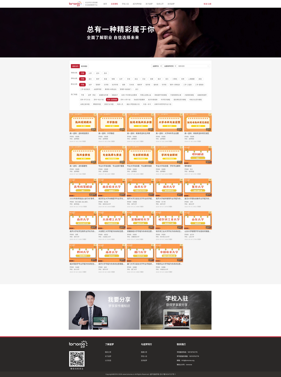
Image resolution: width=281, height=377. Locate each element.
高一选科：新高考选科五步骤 (138, 133)
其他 (200, 79)
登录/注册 (207, 4)
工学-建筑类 (199, 85)
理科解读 (188, 166)
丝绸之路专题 (85, 104)
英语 (105, 79)
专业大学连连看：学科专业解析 (168, 166)
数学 (97, 79)
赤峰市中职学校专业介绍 (162, 104)
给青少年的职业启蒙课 (129, 95)
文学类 (106, 85)
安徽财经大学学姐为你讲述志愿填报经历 (143, 231)
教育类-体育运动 (110, 89)
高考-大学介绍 (125, 99)
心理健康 (191, 79)
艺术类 (131, 85)
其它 (136, 89)
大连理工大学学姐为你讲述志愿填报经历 (114, 231)
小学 (90, 73)
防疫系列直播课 (139, 99)
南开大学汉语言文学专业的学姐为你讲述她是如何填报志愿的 (151, 198)
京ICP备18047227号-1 (168, 374)
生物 (128, 79)
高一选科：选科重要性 (78, 166)
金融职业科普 (103, 95)
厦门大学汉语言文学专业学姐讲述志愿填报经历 (145, 264)
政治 (136, 79)
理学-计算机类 (175, 85)
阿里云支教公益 (145, 95)
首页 (105, 4)
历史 (143, 79)
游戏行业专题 (108, 104)
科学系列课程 (165, 99)
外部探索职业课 (175, 95)
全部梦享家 (97, 89)
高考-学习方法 (85, 99)
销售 (123, 85)
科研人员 (120, 104)
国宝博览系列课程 (180, 99)
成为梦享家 (137, 4)
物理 (113, 79)
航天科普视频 (152, 99)
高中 (105, 73)
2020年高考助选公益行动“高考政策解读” (86, 198)
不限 (82, 73)
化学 (120, 79)
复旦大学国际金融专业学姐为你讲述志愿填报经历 (204, 198)
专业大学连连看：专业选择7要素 (111, 166)
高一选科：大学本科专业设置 (167, 133)
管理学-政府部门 (125, 89)
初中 (97, 73)
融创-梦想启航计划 (133, 104)
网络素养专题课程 (161, 95)
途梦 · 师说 (91, 95)
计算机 (175, 79)
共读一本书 (147, 104)
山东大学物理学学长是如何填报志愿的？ (200, 231)
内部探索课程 (189, 95)
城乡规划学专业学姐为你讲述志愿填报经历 (86, 264)
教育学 (139, 85)
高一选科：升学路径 (106, 133)
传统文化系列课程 (195, 99)
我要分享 (144, 352)
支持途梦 (171, 4)
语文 (90, 79)
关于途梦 (149, 4)
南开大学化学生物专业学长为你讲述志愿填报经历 (89, 231)
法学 (90, 85)
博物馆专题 (97, 104)
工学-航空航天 (85, 89)
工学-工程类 (187, 85)
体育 (182, 79)
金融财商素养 (202, 95)
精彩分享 (108, 352)
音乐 (166, 79)
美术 (159, 79)
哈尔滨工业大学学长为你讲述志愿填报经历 (172, 231)
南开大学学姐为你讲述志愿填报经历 (112, 264)
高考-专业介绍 (99, 99)
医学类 (148, 85)
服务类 (156, 85)
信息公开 (160, 4)
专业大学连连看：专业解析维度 (139, 166)
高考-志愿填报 (112, 99)
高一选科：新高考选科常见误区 (197, 133)
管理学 (98, 85)
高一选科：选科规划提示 (79, 133)
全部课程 (115, 4)
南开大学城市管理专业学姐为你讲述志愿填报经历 (175, 198)
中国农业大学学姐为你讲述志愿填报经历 (171, 264)
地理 (151, 79)
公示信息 (108, 360)
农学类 (164, 85)
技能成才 (115, 95)
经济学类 (115, 85)
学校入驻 (126, 4)
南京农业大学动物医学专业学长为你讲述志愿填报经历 (119, 198)
